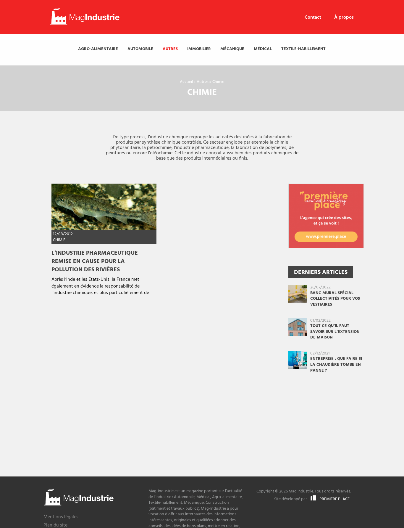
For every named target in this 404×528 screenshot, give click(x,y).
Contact (313, 17)
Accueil (186, 81)
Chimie (59, 240)
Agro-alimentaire (98, 49)
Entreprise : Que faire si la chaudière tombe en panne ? (336, 364)
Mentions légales (60, 517)
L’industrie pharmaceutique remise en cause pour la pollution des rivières (94, 261)
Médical (263, 49)
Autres (170, 49)
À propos (344, 17)
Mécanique (232, 49)
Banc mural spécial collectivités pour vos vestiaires (335, 299)
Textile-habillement (303, 49)
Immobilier (199, 49)
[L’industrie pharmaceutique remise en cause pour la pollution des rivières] (104, 207)
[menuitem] (313, 17)
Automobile (140, 49)
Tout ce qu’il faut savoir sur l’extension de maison (335, 331)
